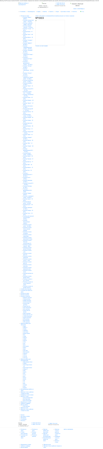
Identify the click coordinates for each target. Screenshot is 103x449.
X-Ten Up (25, 357)
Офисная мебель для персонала (46, 431)
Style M (25, 340)
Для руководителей (28, 397)
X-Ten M (25, 356)
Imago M (25, 353)
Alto (24, 380)
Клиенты (45, 11)
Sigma (24, 326)
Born (24, 376)
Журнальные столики (26, 444)
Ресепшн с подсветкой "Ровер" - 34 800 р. (28, 54)
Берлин (25, 387)
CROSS (24, 363)
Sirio (24, 373)
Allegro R (25, 369)
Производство (31, 11)
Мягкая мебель (24, 447)
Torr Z (24, 374)
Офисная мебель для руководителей (46, 435)
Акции (57, 11)
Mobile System (26, 333)
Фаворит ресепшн (27, 297)
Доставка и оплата (65, 11)
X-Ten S (25, 354)
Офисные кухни (47, 444)
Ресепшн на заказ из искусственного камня (28, 283)
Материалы (23, 417)
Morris (24, 379)
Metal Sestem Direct (27, 362)
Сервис (39, 11)
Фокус (24, 377)
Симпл (24, 339)
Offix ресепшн (26, 321)
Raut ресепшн (26, 320)
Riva (24, 334)
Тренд (24, 336)
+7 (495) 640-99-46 (60, 3)
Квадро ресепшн (27, 300)
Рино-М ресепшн (27, 307)
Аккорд (25, 384)
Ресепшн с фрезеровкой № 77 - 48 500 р (28, 175)
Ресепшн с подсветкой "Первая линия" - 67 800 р (28, 77)
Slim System (26, 346)
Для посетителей (27, 400)
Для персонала (26, 399)
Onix (24, 343)
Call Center (25, 332)
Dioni (24, 386)
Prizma (24, 329)
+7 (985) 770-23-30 (60, 4)
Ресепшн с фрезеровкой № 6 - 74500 (27, 190)
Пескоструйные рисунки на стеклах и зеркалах (63, 15)
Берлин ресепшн (27, 317)
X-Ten (24, 342)
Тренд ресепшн (26, 299)
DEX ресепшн (26, 319)
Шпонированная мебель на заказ (47, 439)
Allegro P (25, 327)
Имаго (24, 347)
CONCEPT (25, 330)
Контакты (74, 11)
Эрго (24, 344)
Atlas (24, 370)
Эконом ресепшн (27, 301)
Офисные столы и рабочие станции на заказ (57, 432)
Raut (24, 383)
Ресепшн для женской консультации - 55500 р (28, 217)
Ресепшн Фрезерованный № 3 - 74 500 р (28, 150)
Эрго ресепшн (26, 309)
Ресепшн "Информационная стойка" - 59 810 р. (27, 47)
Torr (24, 382)
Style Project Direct (27, 367)
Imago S (25, 337)
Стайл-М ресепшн (27, 316)
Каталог (22, 414)
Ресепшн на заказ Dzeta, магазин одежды (27, 229)
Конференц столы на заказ (57, 438)
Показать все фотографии (41, 45)
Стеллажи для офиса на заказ (24, 436)
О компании (23, 11)
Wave (24, 349)
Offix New (25, 350)
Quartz (24, 372)
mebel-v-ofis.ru (38, 15)
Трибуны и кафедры (25, 445)
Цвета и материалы (47, 15)
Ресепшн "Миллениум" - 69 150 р (28, 70)
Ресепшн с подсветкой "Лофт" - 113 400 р (28, 59)
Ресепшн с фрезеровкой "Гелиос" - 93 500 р (27, 63)
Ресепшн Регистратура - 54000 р (26, 222)
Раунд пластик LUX (27, 314)
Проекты (51, 11)
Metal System (26, 352)
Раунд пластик (26, 306)
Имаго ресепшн (27, 313)
